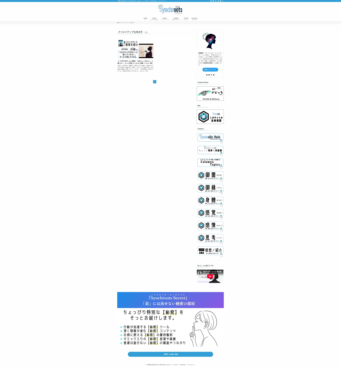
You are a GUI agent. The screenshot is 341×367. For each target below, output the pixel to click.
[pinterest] (211, 1)
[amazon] (216, 1)
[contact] (220, 1)
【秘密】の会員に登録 (170, 354)
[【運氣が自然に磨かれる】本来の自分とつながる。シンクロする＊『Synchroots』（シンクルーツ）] (170, 9)
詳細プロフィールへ (210, 69)
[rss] (218, 1)
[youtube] (213, 1)
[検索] (222, 1)
